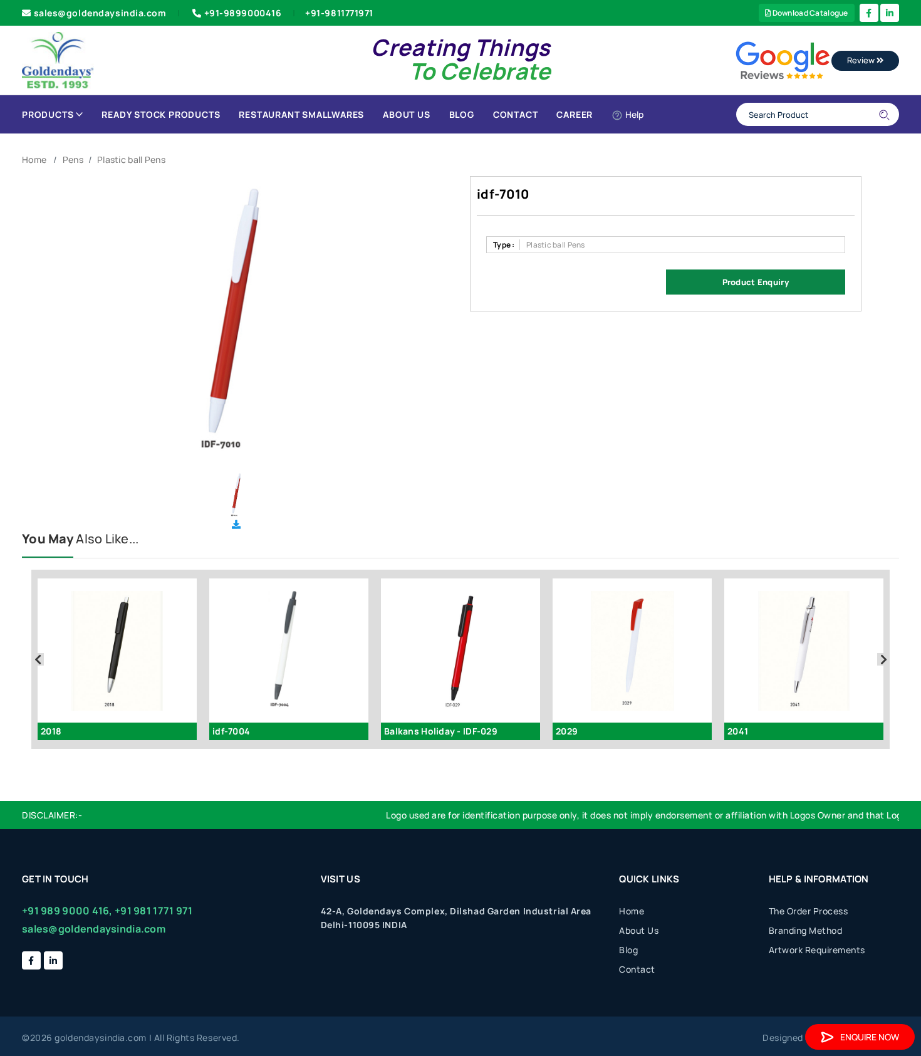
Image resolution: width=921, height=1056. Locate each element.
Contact (515, 114)
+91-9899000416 (243, 13)
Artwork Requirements (817, 950)
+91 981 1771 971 (153, 910)
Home (34, 159)
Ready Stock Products (160, 114)
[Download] (236, 524)
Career (574, 114)
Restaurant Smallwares (301, 114)
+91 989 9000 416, (67, 910)
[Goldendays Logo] (58, 59)
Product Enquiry (755, 282)
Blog (461, 114)
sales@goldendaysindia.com (100, 13)
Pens (73, 159)
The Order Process (808, 911)
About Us (406, 114)
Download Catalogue (809, 13)
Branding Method (806, 930)
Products (47, 114)
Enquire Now (869, 1037)
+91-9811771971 (339, 13)
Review (862, 60)
